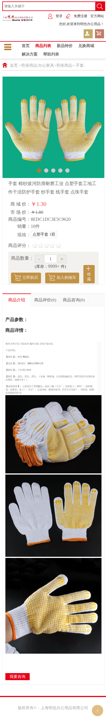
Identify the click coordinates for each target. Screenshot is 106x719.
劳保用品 (64, 65)
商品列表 (43, 46)
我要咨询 (17, 677)
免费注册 (80, 16)
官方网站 (97, 16)
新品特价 (65, 46)
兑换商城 (86, 46)
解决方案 (30, 54)
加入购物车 (66, 277)
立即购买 (30, 277)
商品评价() (45, 300)
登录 (59, 16)
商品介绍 (16, 300)
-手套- (79, 65)
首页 (26, 46)
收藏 (89, 276)
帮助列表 (51, 54)
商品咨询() (74, 300)
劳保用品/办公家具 (37, 65)
